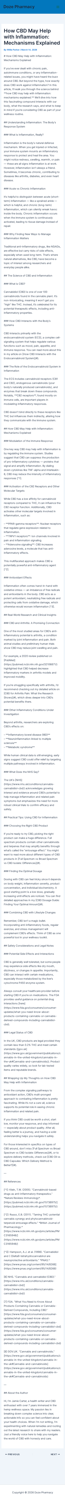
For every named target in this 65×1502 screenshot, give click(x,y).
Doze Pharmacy (19, 6)
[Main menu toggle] (58, 7)
